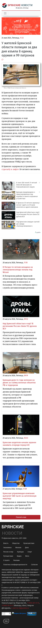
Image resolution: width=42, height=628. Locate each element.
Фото (27, 556)
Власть (5, 543)
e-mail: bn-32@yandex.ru (20, 608)
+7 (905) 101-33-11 (7, 605)
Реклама (16, 560)
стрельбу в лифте (10, 169)
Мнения (18, 548)
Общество (15, 543)
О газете (6, 560)
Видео (19, 556)
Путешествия (8, 556)
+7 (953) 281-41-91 (33, 603)
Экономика (7, 548)
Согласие (34, 565)
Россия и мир (8, 552)
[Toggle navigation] (5, 13)
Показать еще (21, 517)
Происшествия (28, 543)
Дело (27, 548)
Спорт (30, 552)
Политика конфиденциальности (15, 565)
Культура (20, 552)
